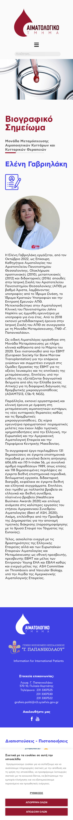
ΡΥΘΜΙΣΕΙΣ (36, 793)
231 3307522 (44, 698)
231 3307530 (44, 694)
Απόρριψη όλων (36, 802)
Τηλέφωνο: (27, 690)
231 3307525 (44, 690)
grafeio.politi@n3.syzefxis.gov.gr (36, 702)
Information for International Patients (39, 661)
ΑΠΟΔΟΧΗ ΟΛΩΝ (36, 811)
